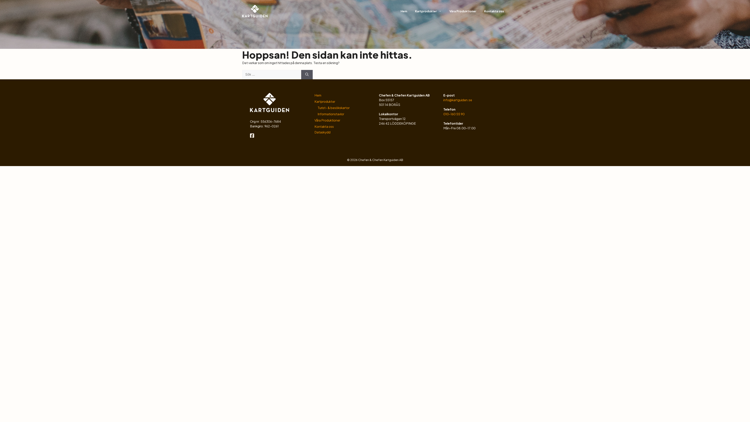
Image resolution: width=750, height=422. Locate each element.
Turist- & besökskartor (334, 108)
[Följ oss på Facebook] (252, 136)
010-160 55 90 (454, 114)
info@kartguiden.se (457, 100)
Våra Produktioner (462, 11)
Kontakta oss (494, 11)
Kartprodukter (426, 11)
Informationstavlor (331, 114)
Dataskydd (322, 132)
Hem (404, 11)
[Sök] (307, 74)
